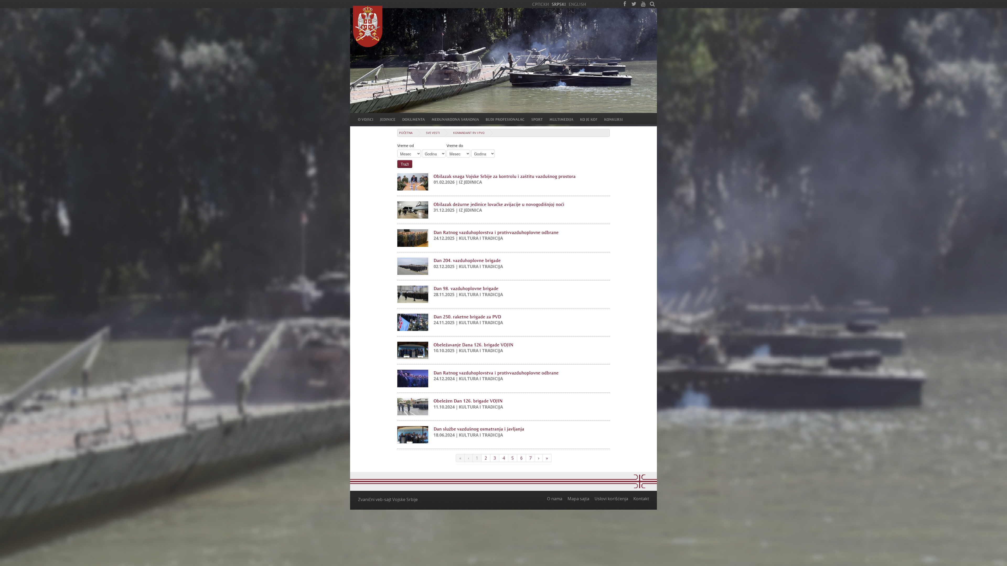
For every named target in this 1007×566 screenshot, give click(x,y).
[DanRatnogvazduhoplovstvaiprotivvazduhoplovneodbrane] (496, 232)
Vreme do (455, 145)
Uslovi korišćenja (611, 499)
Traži (405, 164)
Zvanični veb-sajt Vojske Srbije (388, 499)
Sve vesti (433, 133)
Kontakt (641, 499)
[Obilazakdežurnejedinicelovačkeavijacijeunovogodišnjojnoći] (498, 204)
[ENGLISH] (577, 4)
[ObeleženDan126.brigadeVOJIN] (468, 401)
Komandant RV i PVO (469, 133)
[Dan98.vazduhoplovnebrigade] (466, 288)
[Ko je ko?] (592, 119)
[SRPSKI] (558, 4)
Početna (406, 133)
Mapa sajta (578, 499)
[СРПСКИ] (540, 4)
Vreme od (405, 145)
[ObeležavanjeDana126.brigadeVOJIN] (473, 344)
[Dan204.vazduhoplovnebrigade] (467, 260)
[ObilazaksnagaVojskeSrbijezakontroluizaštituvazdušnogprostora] (504, 176)
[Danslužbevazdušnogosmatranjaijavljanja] (478, 429)
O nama (554, 499)
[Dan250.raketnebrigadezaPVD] (467, 316)
